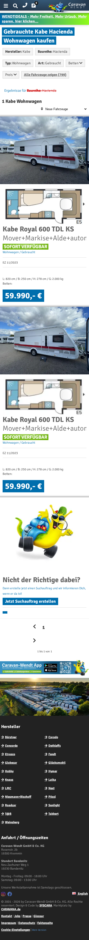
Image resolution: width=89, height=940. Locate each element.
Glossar (38, 916)
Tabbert (53, 814)
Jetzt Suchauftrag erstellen (30, 601)
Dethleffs (54, 746)
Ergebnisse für (15, 90)
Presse (27, 916)
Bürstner (11, 737)
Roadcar (10, 805)
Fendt (52, 754)
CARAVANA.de (10, 909)
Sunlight (54, 805)
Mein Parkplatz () (37, 6)
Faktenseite (45, 923)
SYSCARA (45, 905)
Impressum (8, 923)
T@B (8, 814)
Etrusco (10, 754)
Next (51, 788)
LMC (8, 788)
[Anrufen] (24, 4)
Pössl (52, 797)
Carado (53, 737)
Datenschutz (26, 923)
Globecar (11, 763)
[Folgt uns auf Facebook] (10, 895)
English (82, 894)
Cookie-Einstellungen (15, 930)
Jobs (17, 916)
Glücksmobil (57, 763)
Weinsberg (12, 822)
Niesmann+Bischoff (18, 797)
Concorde (11, 746)
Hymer (52, 771)
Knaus (9, 780)
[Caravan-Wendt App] (44, 675)
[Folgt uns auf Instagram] (4, 895)
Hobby (9, 771)
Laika (52, 780)
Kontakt (6, 916)
